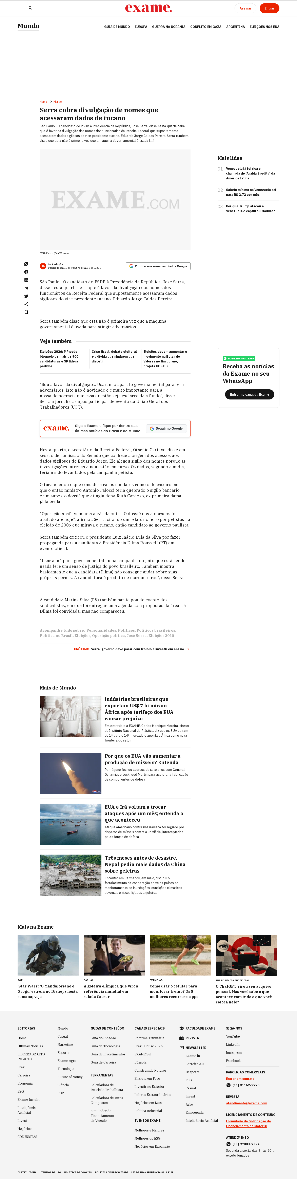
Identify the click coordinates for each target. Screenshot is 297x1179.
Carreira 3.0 (195, 1064)
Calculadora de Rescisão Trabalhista (107, 1087)
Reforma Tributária (149, 1038)
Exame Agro (67, 1061)
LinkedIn (233, 1044)
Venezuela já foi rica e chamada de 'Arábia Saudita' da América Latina (250, 173)
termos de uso (51, 1172)
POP (61, 1093)
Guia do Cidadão (103, 1038)
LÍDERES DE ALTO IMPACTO (31, 1056)
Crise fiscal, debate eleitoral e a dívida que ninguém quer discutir (114, 356)
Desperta (193, 1072)
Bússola (140, 1062)
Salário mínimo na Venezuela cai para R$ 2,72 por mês (251, 192)
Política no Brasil (56, 635)
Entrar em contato (240, 1079)
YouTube (233, 1036)
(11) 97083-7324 (246, 1144)
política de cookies (78, 1172)
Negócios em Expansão (152, 1146)
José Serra (137, 635)
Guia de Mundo (117, 27)
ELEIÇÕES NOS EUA (264, 27)
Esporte (64, 1053)
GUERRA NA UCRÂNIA (168, 27)
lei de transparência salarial (152, 1172)
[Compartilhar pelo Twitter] (26, 296)
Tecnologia (66, 1069)
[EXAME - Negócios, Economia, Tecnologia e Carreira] (148, 8)
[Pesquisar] (30, 8)
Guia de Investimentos (108, 1054)
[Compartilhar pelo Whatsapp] (26, 263)
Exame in (193, 1056)
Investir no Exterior (149, 1087)
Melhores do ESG (147, 1138)
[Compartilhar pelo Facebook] (26, 271)
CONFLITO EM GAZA (205, 27)
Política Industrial (148, 1111)
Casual (63, 1036)
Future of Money (70, 1077)
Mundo (28, 26)
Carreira (24, 1075)
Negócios (25, 1129)
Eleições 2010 (161, 635)
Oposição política (108, 635)
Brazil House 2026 (149, 1046)
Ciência (63, 1085)
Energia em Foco (147, 1078)
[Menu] (21, 8)
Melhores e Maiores (149, 1130)
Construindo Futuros (150, 1070)
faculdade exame (200, 1028)
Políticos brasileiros (156, 630)
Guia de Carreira (103, 1062)
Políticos (126, 630)
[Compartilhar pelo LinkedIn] (26, 280)
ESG (21, 1091)
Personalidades (101, 630)
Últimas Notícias (30, 1046)
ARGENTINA (235, 27)
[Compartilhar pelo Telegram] (26, 288)
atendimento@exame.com (246, 1103)
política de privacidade (111, 1172)
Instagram (234, 1053)
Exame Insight (29, 1099)
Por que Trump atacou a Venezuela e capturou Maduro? (250, 208)
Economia (25, 1083)
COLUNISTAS (27, 1137)
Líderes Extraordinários (153, 1095)
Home (43, 102)
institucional (28, 1172)
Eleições (82, 635)
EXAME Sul (143, 1054)
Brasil (22, 1067)
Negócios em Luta (148, 1103)
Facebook (233, 1061)
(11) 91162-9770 (246, 1085)
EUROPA (141, 27)
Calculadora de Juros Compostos (107, 1100)
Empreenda (195, 1112)
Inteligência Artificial (27, 1110)
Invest (22, 1121)
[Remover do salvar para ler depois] (26, 312)
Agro (189, 1104)
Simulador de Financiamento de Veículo (102, 1116)
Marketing (65, 1044)
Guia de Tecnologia (105, 1046)
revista (192, 1038)
